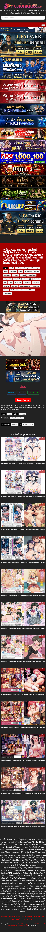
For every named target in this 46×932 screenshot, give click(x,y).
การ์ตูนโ (23, 275)
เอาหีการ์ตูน (25, 268)
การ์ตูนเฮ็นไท (32, 275)
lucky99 (14, 424)
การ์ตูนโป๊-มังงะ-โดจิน (17, 418)
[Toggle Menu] (43, 25)
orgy (10, 282)
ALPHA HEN (7, 293)
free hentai (36, 282)
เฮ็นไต (18, 268)
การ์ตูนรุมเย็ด (7, 279)
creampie (6, 286)
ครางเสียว (16, 275)
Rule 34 (6, 290)
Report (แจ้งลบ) (23, 400)
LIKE (23, 386)
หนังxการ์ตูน (28, 271)
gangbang (27, 282)
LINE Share (33, 392)
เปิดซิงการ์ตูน (35, 268)
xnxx (5, 282)
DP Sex (31, 290)
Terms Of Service (27, 919)
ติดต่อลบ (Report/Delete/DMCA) (14, 917)
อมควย (5, 271)
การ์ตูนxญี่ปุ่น (28, 279)
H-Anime (24, 290)
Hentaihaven (15, 290)
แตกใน (11, 268)
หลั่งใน (20, 271)
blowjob (14, 286)
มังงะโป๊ (36, 271)
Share (12, 392)
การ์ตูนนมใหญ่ (17, 279)
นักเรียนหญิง (7, 275)
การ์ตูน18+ (37, 279)
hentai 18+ (18, 282)
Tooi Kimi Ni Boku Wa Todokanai (29, 286)
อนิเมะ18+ (13, 271)
